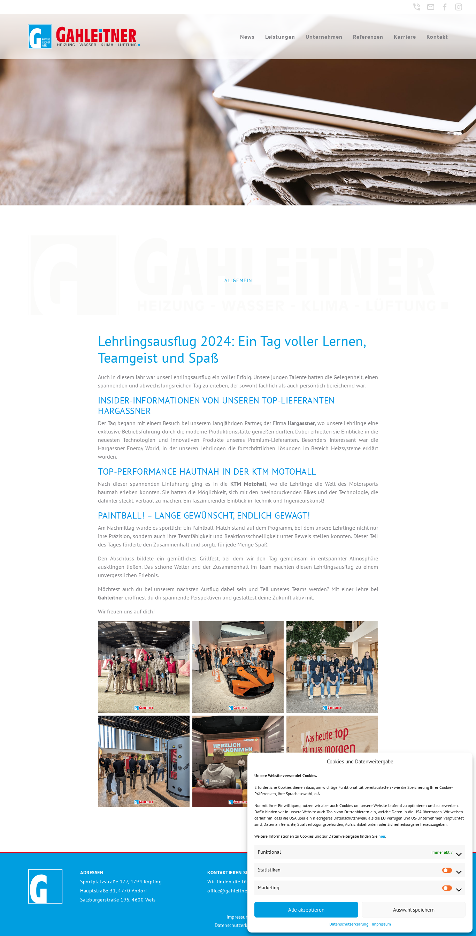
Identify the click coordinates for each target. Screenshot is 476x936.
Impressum (381, 924)
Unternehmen (324, 36)
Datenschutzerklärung (348, 924)
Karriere (405, 36)
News (247, 36)
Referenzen (368, 36)
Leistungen (280, 36)
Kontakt (437, 36)
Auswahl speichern (414, 909)
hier (381, 836)
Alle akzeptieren (306, 909)
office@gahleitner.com (233, 891)
